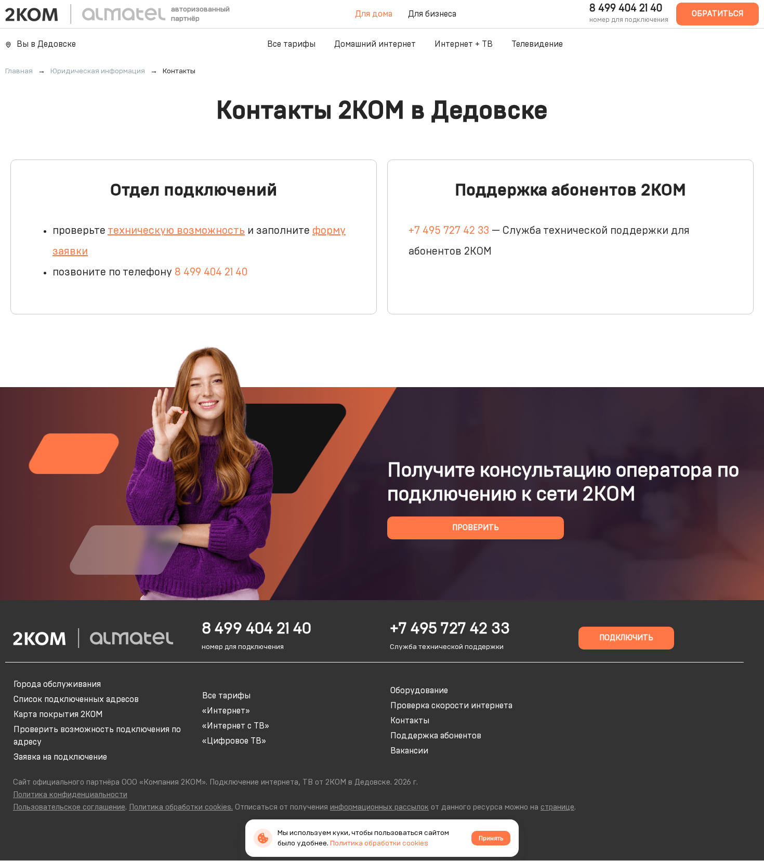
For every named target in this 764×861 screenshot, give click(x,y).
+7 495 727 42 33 (449, 231)
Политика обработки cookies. (181, 807)
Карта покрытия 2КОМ (58, 714)
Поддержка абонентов (435, 736)
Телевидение (537, 44)
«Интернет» (226, 711)
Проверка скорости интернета (451, 705)
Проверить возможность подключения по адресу (97, 735)
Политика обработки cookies (379, 843)
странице (557, 807)
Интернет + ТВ (463, 44)
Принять (491, 838)
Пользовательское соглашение (69, 807)
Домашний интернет (375, 44)
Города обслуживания (57, 684)
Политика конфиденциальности (70, 795)
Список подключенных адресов (76, 699)
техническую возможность (176, 231)
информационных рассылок (379, 807)
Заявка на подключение (60, 757)
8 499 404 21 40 (625, 8)
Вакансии (409, 751)
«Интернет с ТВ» (235, 726)
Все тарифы (291, 44)
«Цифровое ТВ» (234, 741)
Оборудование (419, 690)
